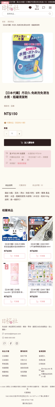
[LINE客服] (4, 343)
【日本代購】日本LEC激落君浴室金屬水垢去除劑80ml (14, 245)
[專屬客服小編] (43, 7)
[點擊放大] (27, 58)
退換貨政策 (24, 368)
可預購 (16, 256)
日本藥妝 (5, 356)
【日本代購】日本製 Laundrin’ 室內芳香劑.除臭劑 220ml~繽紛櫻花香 (14, 290)
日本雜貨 (5, 360)
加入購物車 (29, 142)
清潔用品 (10, 21)
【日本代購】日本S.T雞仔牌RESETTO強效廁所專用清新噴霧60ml (40, 290)
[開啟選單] (50, 7)
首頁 (3, 21)
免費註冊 (42, 360)
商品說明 (9, 185)
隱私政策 (45, 386)
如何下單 (23, 356)
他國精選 (5, 368)
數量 (5, 128)
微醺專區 (5, 372)
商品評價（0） (38, 185)
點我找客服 (22, 163)
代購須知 (22, 185)
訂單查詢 (42, 364)
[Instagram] (16, 343)
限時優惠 (5, 376)
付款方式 (23, 360)
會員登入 (42, 356)
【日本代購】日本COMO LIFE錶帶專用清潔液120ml (40, 245)
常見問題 (23, 372)
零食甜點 (5, 364)
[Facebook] (10, 343)
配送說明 (23, 364)
